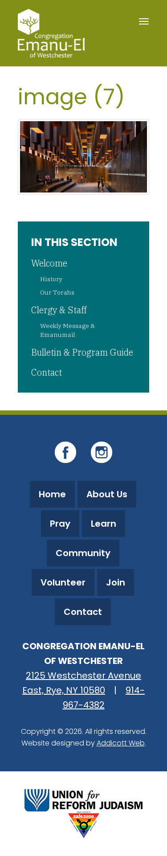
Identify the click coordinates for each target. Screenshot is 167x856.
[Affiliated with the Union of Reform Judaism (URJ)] (83, 799)
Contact (46, 372)
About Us (106, 494)
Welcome (49, 263)
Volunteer (63, 582)
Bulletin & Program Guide (82, 352)
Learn (103, 523)
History (51, 279)
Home (52, 494)
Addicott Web (121, 743)
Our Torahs (57, 292)
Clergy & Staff (58, 310)
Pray (60, 523)
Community (83, 553)
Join (115, 582)
